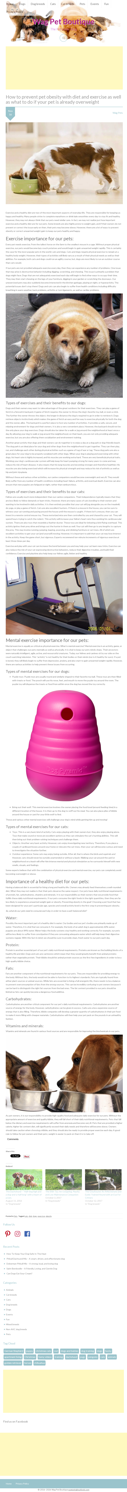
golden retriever (12, 1362)
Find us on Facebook (15, 1421)
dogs (35, 1216)
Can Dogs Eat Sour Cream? (19, 1273)
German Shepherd (13, 1350)
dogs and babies (69, 1350)
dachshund (71, 1356)
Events (94, 4)
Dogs (22, 4)
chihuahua (39, 1362)
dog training (87, 1350)
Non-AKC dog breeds (16, 1329)
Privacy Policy (14, 11)
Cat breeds (67, 4)
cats (26, 1216)
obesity (49, 1216)
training (59, 1356)
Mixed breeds (12, 1324)
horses (27, 1362)
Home (10, 4)
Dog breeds (38, 4)
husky (108, 1350)
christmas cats (43, 1350)
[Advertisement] (64, 68)
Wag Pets (118, 112)
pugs (82, 1356)
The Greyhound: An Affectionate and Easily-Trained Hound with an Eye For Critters (103, 1194)
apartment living (13, 1356)
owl (56, 1350)
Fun (106, 4)
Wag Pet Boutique (63, 21)
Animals (10, 1289)
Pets (82, 4)
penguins (93, 1356)
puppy (29, 1350)
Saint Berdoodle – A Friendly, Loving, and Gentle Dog (32, 1268)
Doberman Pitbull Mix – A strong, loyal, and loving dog (32, 1263)
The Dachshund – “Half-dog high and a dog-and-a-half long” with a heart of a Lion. (24, 1194)
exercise (41, 1216)
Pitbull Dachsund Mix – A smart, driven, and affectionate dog (36, 1258)
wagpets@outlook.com (78, 1489)
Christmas (30, 1356)
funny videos (45, 1356)
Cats (53, 4)
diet (30, 1216)
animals (112, 1356)
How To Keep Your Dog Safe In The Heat (26, 1253)
